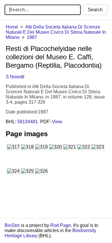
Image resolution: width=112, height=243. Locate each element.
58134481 (27, 121)
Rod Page (60, 225)
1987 (32, 37)
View (57, 121)
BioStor (12, 225)
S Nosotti (15, 76)
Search (95, 9)
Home (12, 26)
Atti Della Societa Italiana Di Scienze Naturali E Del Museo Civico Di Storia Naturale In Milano (56, 32)
